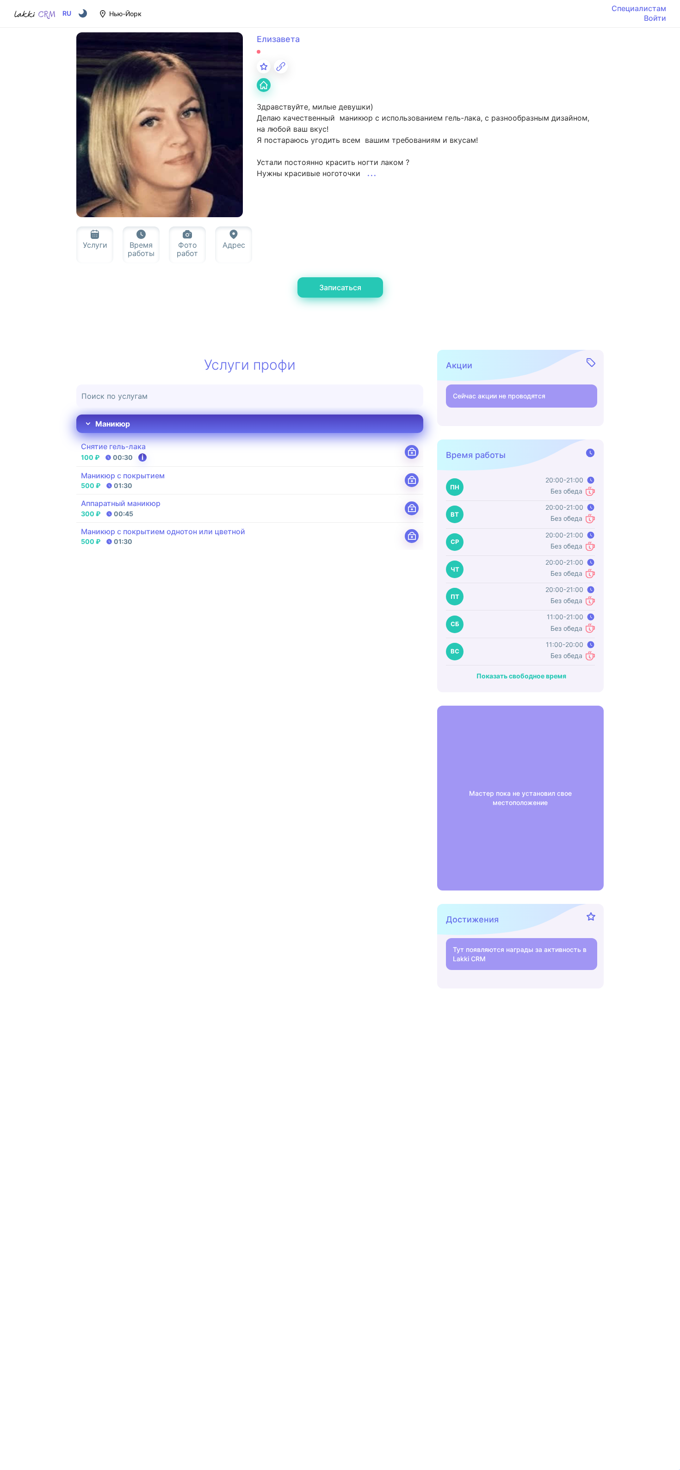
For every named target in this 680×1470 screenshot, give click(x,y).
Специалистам (639, 8)
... (372, 173)
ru (66, 13)
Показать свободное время (521, 676)
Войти (655, 18)
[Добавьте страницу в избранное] (264, 66)
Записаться (340, 287)
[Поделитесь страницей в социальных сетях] (281, 66)
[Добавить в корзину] (412, 452)
